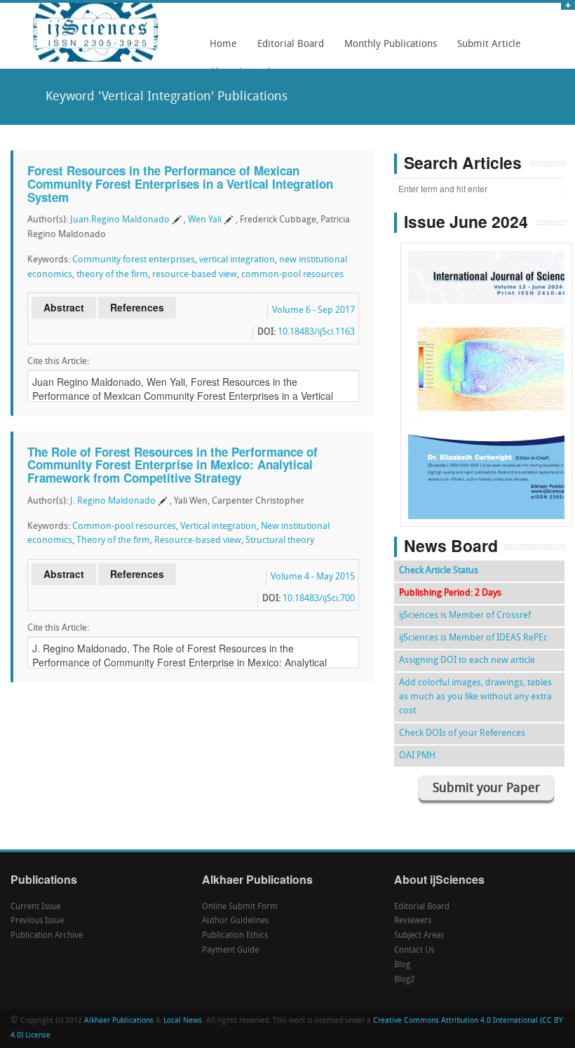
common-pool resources (292, 274)
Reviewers (412, 921)
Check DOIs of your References (462, 733)
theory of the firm (112, 274)
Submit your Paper (486, 788)
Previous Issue (37, 921)
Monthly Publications (387, 49)
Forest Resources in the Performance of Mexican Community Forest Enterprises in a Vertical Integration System (180, 183)
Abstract (63, 307)
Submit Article (485, 49)
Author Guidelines (235, 921)
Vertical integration (218, 526)
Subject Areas (419, 936)
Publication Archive (47, 936)
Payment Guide (230, 950)
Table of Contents (486, 344)
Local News (182, 1021)
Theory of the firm (113, 540)
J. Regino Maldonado (113, 501)
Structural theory (279, 540)
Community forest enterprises (133, 259)
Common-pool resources (124, 526)
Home (223, 44)
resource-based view (194, 274)
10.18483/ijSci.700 (319, 598)
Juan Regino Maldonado (120, 219)
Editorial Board (287, 49)
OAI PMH (417, 755)
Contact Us (414, 950)
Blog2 (404, 980)
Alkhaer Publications (119, 1021)
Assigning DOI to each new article (467, 660)
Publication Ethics (235, 936)
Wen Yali (205, 219)
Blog (402, 965)
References (137, 307)
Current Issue (35, 907)
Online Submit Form (240, 907)
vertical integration (237, 259)
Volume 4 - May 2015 (313, 577)
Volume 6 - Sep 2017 (313, 310)
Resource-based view (197, 540)
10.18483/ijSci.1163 (316, 332)
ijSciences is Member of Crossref (465, 615)
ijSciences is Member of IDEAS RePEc (473, 638)
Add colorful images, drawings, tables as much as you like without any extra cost (475, 697)
